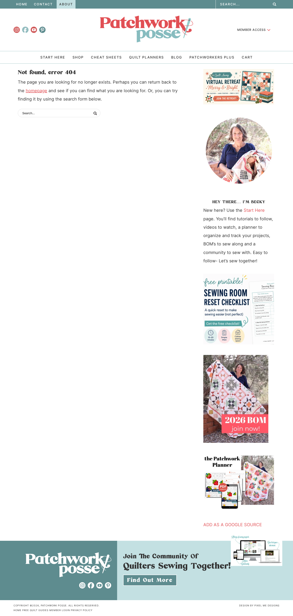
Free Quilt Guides (35, 610)
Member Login (59, 610)
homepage (36, 90)
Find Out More (150, 580)
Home (17, 610)
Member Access (251, 30)
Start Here (254, 210)
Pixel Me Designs (266, 605)
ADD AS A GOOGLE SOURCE (232, 524)
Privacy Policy (81, 610)
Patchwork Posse (146, 29)
